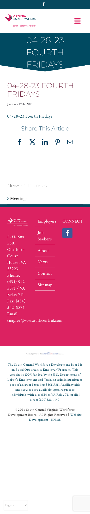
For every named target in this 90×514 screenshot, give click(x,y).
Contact (45, 273)
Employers (45, 221)
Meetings (18, 198)
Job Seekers (45, 236)
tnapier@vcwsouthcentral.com (35, 320)
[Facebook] (67, 233)
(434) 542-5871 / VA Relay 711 (17, 288)
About (43, 250)
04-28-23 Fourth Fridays (29, 116)
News (43, 262)
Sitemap (45, 285)
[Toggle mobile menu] (78, 21)
